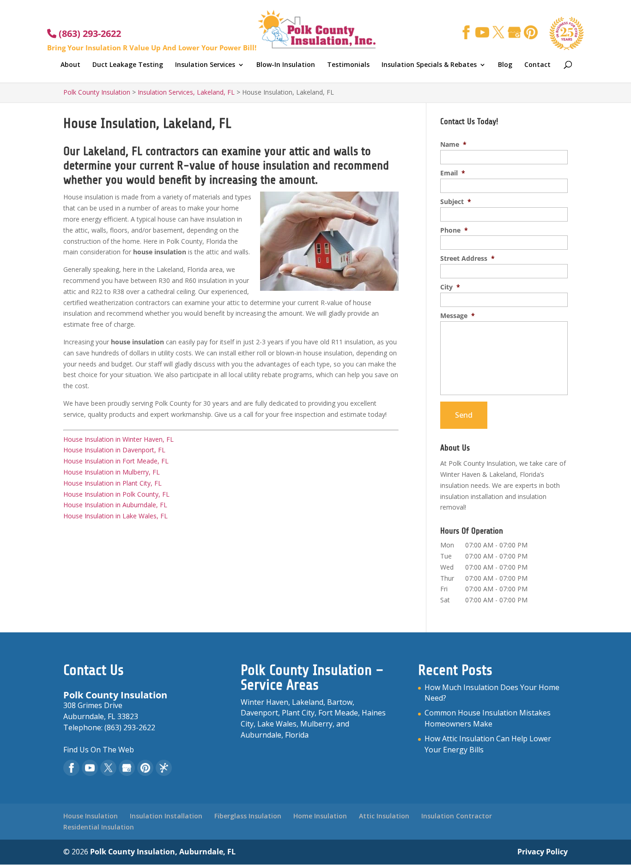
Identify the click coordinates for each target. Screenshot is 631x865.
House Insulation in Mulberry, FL (111, 472)
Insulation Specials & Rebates (429, 65)
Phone (454, 230)
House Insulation (90, 815)
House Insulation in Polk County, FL (116, 494)
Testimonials (348, 65)
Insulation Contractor (456, 815)
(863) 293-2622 (88, 33)
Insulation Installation (166, 815)
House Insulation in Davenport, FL (114, 449)
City (450, 287)
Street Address (467, 258)
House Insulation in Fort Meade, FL (116, 461)
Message (457, 316)
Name (453, 144)
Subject (455, 202)
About (70, 65)
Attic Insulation (384, 815)
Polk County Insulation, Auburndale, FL (163, 852)
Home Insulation (320, 815)
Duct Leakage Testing (127, 65)
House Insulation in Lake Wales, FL (115, 515)
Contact (537, 65)
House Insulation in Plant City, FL (112, 483)
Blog (505, 65)
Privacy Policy (542, 852)
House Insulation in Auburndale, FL (115, 504)
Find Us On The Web (98, 750)
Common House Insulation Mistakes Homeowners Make (488, 718)
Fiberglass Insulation (247, 815)
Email (452, 173)
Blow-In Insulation (285, 65)
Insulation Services (205, 65)
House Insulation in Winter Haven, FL (118, 439)
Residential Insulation (98, 827)
